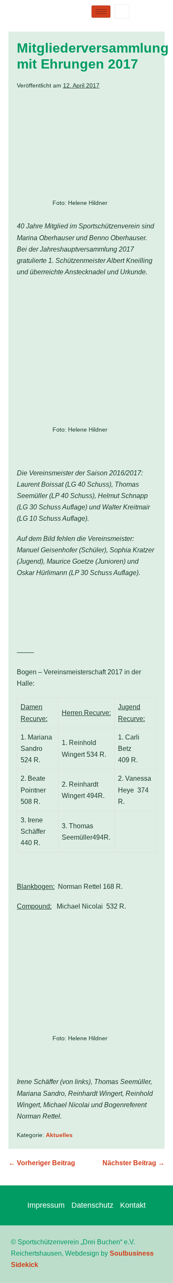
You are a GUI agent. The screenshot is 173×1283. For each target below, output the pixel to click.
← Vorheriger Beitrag (41, 1162)
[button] (122, 11)
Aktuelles (59, 1135)
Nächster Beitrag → (133, 1162)
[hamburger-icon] (101, 11)
